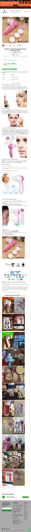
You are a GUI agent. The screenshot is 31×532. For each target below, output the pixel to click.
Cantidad (5, 59)
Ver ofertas (15, 5)
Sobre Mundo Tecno (25, 508)
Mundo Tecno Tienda (8, 530)
